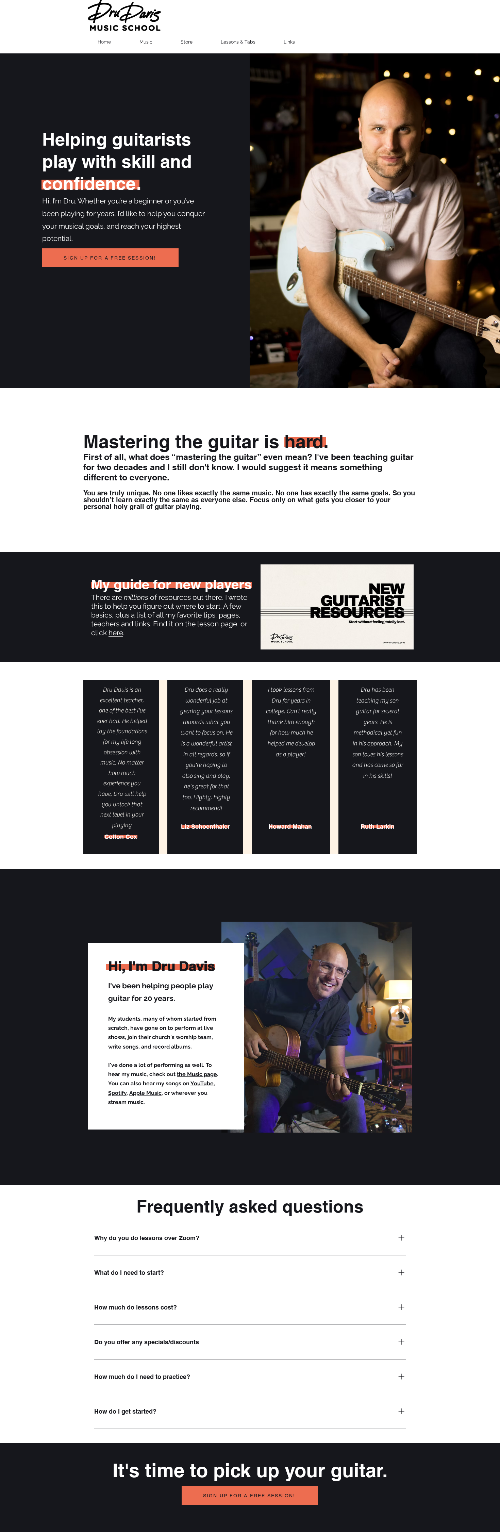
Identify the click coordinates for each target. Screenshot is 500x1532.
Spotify (117, 1093)
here (116, 632)
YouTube (202, 1083)
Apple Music (145, 1093)
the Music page (197, 1074)
